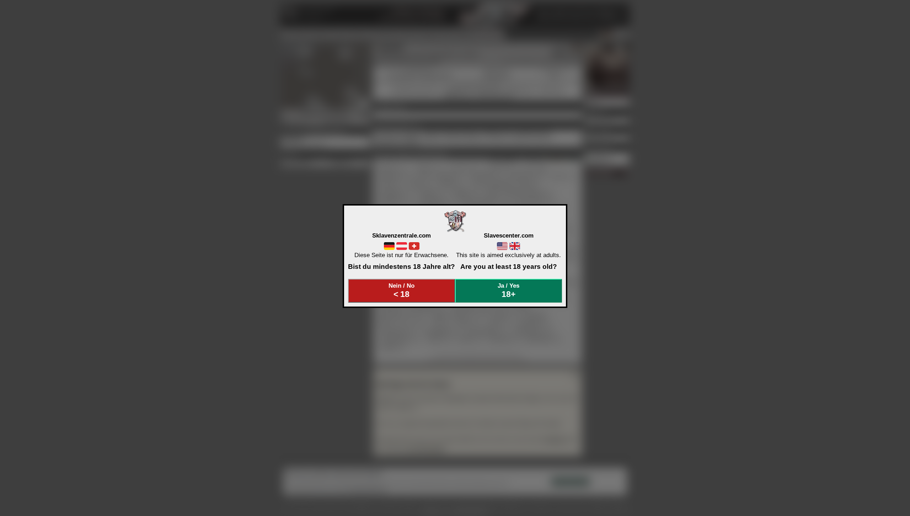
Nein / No (401, 290)
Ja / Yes (508, 290)
